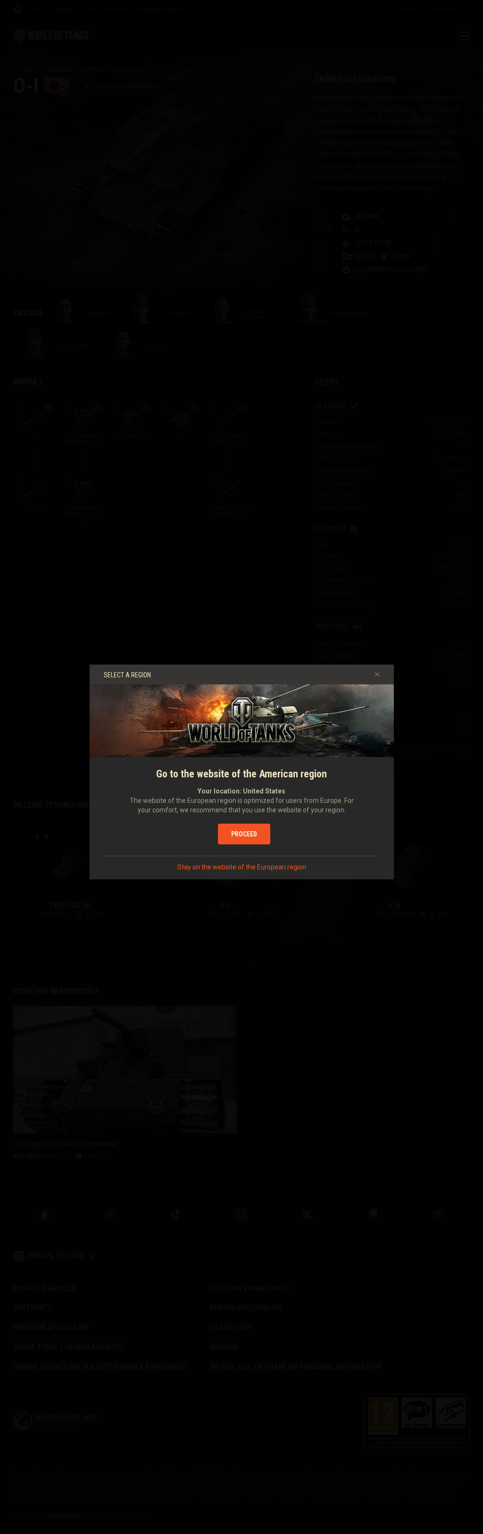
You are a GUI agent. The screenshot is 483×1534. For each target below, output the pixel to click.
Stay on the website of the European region (241, 867)
